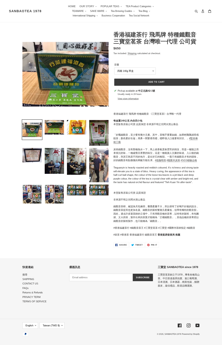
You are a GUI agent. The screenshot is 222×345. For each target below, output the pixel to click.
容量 (116, 64)
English (29, 325)
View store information (128, 98)
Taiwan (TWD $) (51, 325)
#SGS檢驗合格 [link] (189, 160)
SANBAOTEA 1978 (25, 11)
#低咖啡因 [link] (160, 160)
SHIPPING (28, 279)
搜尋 (24, 274)
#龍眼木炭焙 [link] (173, 160)
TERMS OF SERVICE (34, 301)
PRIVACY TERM (31, 297)
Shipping (132, 53)
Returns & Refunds (32, 292)
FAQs (25, 288)
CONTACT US (30, 283)
